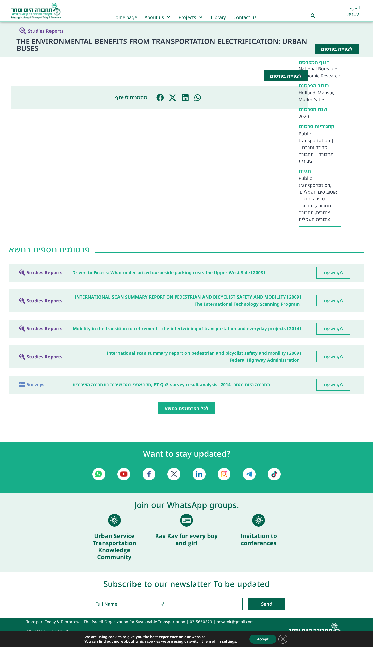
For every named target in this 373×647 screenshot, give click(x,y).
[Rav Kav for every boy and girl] (186, 520)
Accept (263, 639)
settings (229, 641)
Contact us (245, 17)
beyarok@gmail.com (235, 621)
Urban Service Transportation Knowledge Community (114, 546)
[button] (160, 97)
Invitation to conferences (259, 539)
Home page (124, 17)
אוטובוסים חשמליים (318, 192)
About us (154, 17)
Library (218, 17)
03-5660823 (201, 621)
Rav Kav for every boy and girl (186, 539)
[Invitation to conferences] (258, 520)
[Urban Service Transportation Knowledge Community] (114, 520)
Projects (187, 17)
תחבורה (325, 154)
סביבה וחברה (314, 147)
